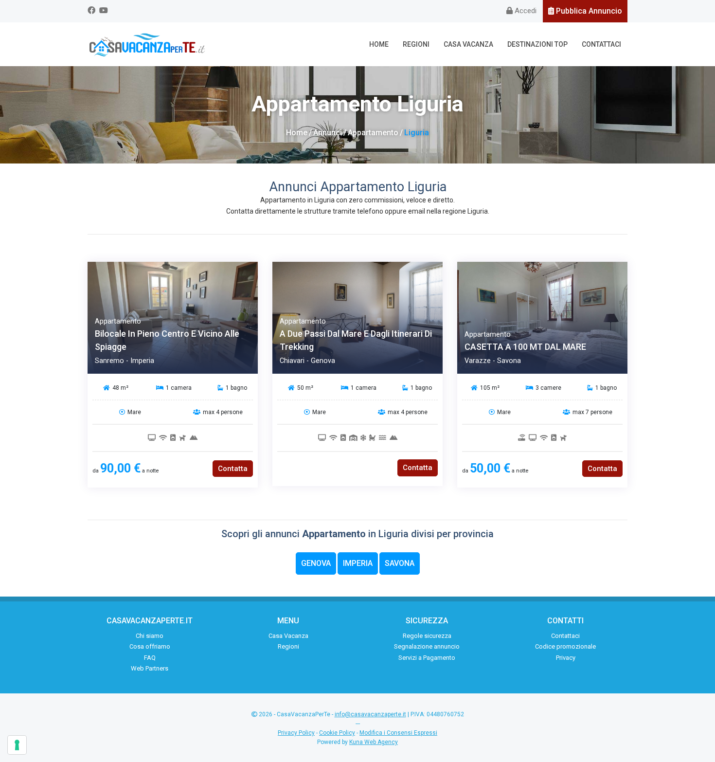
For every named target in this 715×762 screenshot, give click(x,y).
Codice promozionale (565, 646)
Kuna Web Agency (373, 742)
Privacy (565, 657)
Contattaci (601, 44)
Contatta (233, 468)
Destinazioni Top (537, 44)
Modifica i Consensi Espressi (398, 732)
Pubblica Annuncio (588, 11)
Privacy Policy (296, 732)
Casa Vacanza (468, 44)
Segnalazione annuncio (427, 646)
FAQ (150, 657)
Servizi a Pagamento (426, 657)
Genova (316, 563)
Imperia (358, 563)
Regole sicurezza (427, 635)
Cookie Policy (337, 732)
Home (379, 44)
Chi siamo (149, 635)
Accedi (524, 10)
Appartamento (373, 132)
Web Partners (149, 668)
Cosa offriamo (149, 646)
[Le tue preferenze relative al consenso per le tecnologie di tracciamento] (17, 745)
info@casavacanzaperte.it (370, 714)
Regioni (416, 44)
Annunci (327, 132)
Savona (399, 563)
